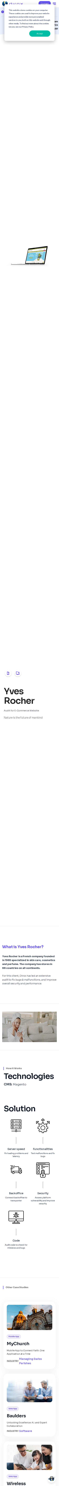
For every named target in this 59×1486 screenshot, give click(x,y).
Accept (40, 33)
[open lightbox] (16, 1126)
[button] (54, 3)
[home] (16, 3)
